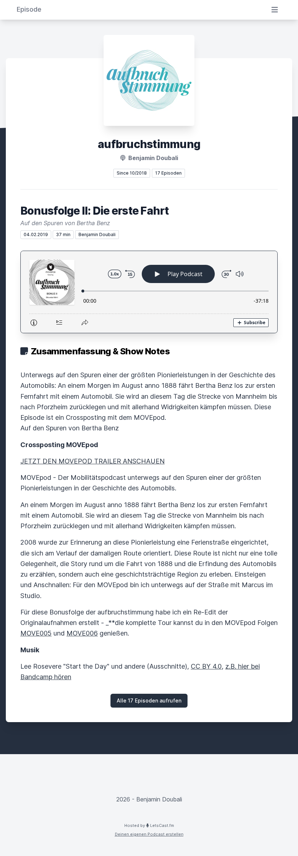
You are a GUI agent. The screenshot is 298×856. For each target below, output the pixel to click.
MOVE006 (82, 633)
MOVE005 (36, 633)
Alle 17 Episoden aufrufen (149, 700)
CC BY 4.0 (206, 666)
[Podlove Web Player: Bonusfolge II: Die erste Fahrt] (149, 292)
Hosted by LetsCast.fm (149, 825)
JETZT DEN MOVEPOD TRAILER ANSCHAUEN (92, 461)
